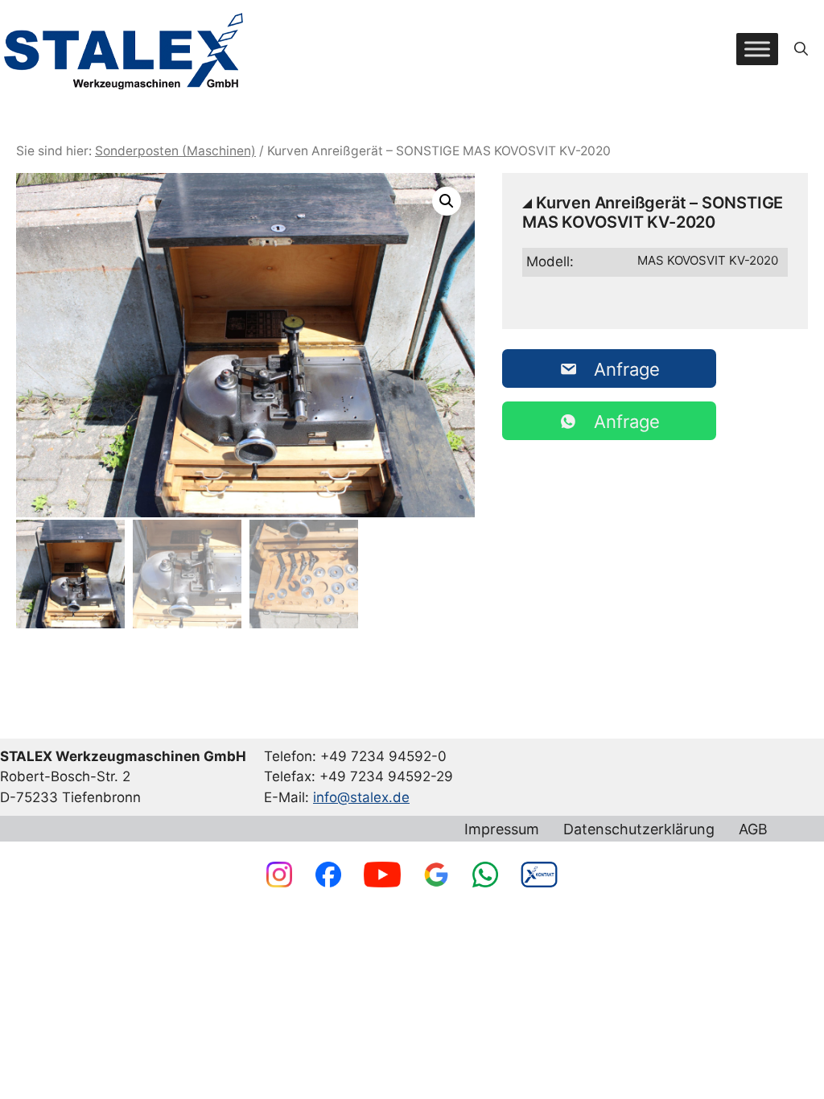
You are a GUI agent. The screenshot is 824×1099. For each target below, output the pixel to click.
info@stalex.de (361, 797)
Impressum (501, 829)
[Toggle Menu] (757, 48)
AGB (753, 829)
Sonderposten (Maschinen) (175, 150)
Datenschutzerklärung (639, 829)
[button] (801, 49)
